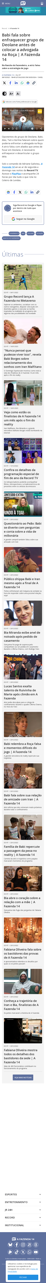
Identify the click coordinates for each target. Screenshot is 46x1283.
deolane (30, 233)
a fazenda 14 (14, 233)
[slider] (23, 125)
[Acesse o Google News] (28, 83)
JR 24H (8, 1209)
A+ (11, 94)
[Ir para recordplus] (10, 1252)
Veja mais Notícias (23, 1077)
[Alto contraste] (4, 93)
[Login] (42, 3)
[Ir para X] (23, 1252)
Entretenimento (16, 1202)
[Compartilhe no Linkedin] (16, 82)
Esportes (11, 1194)
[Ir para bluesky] (10, 1244)
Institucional (14, 1225)
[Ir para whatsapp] (29, 1252)
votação (40, 233)
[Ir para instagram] (23, 1244)
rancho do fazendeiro (11, 238)
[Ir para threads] (36, 1244)
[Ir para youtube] (36, 1252)
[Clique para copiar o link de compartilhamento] (33, 82)
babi (23, 233)
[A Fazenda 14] (23, 11)
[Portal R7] (23, 3)
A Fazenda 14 (14, 28)
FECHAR (23, 1277)
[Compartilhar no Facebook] (10, 82)
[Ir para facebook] (16, 1244)
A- (18, 94)
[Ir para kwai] (29, 1244)
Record (4, 28)
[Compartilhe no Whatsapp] (22, 82)
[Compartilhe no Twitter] (4, 82)
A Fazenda (16, 113)
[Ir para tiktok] (16, 1252)
